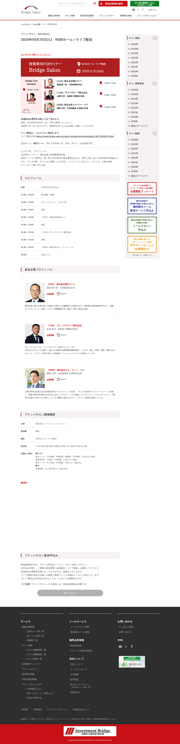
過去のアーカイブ (139, 126)
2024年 (134, 53)
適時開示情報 (126, 15)
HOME (25, 709)
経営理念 (74, 679)
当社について (76, 664)
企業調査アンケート (142, 188)
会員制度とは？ (34, 688)
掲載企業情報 (54, 15)
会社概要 (74, 674)
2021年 (134, 67)
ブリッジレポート (107, 15)
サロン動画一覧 (34, 658)
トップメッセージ (78, 669)
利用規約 (37, 709)
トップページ (25, 24)
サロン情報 (70, 15)
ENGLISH (74, 692)
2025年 (134, 48)
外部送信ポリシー (81, 709)
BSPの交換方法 (34, 697)
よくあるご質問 (126, 626)
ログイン (152, 9)
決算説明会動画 (87, 15)
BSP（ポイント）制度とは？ (40, 693)
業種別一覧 (32, 640)
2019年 (134, 76)
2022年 (134, 62)
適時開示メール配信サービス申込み (142, 206)
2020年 (134, 71)
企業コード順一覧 (35, 631)
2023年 (134, 57)
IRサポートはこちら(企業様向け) (142, 244)
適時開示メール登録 (79, 632)
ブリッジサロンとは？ (147, 15)
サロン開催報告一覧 (36, 654)
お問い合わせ (125, 632)
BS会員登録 (75, 645)
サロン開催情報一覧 (36, 650)
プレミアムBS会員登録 (81, 650)
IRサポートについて (81, 685)
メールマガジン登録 (79, 626)
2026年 (134, 44)
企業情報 (50, 294)
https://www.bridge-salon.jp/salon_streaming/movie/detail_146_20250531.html (75, 136)
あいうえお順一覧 (35, 635)
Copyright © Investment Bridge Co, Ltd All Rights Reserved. (90, 740)
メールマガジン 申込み (142, 225)
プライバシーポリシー (57, 709)
